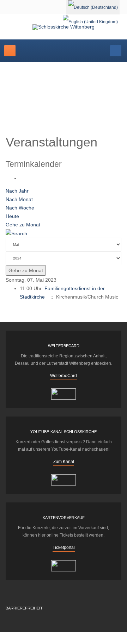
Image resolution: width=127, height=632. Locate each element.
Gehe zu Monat (23, 224)
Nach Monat (19, 199)
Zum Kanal (63, 461)
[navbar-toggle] (10, 50)
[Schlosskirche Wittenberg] (63, 27)
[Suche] (16, 233)
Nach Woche (20, 208)
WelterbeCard (63, 375)
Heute (12, 216)
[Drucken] (22, 178)
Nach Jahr (17, 191)
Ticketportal (64, 547)
